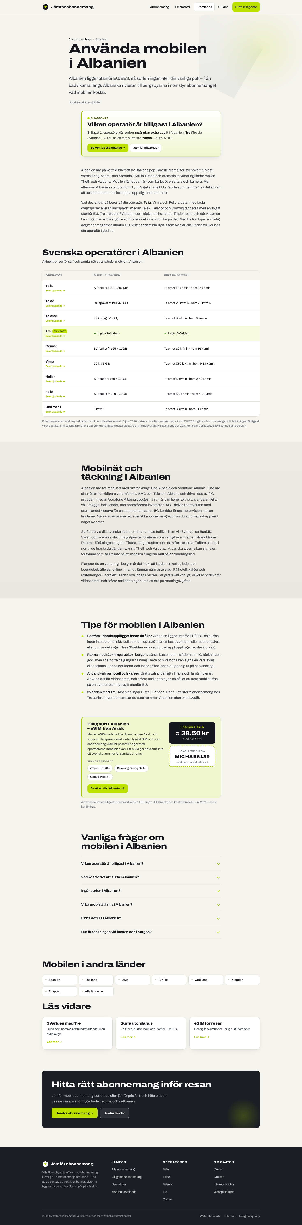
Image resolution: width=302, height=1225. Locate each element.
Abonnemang (159, 7)
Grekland (201, 980)
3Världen (157, 692)
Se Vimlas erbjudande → (107, 147)
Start (72, 39)
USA (125, 980)
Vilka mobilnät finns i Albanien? (107, 904)
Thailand (91, 980)
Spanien (54, 980)
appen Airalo (142, 734)
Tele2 (166, 1177)
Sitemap (229, 1216)
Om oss (219, 1177)
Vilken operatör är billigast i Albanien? (112, 864)
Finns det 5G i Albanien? (101, 918)
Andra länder (114, 1113)
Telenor (168, 1184)
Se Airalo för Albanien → (107, 788)
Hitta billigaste (246, 7)
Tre (165, 1192)
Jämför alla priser (145, 147)
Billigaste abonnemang (127, 1177)
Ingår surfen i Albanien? (100, 891)
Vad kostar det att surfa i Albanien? (110, 877)
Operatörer (182, 7)
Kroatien (237, 980)
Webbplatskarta (224, 1192)
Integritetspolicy (224, 1184)
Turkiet (163, 980)
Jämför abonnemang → (74, 1113)
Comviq (168, 1199)
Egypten (54, 991)
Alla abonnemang (123, 1169)
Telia (147, 202)
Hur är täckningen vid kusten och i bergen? (116, 932)
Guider (223, 7)
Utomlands (204, 7)
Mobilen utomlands (124, 1192)
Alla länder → (94, 991)
